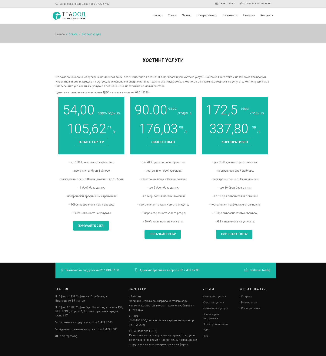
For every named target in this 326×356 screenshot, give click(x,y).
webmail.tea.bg (260, 270)
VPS (207, 330)
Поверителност (206, 15)
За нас (186, 15)
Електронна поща (216, 324)
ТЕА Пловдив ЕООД (163, 337)
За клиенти (230, 15)
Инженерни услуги (216, 308)
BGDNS (161, 320)
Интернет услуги (215, 296)
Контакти (266, 15)
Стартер (246, 296)
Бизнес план (248, 302)
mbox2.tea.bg (226, 3)
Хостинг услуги (214, 302)
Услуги (172, 15)
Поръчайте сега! (91, 225)
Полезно (249, 15)
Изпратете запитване (256, 3)
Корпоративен (250, 308)
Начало (157, 15)
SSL (206, 336)
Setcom (161, 303)
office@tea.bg (68, 336)
